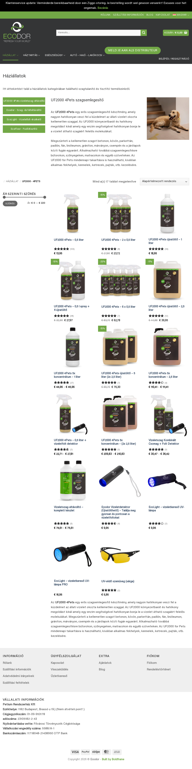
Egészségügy (54, 55)
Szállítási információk (128, 15)
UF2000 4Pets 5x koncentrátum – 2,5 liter (163, 375)
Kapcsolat (163, 15)
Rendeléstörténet (159, 669)
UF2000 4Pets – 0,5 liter (69, 240)
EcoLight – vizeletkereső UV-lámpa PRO (72, 583)
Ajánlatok (105, 663)
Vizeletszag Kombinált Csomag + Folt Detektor (164, 442)
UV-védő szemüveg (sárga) (117, 581)
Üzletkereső (59, 676)
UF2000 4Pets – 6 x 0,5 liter (118, 307)
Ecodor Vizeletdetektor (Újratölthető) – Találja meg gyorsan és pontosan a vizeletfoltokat (118, 512)
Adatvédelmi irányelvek (18, 676)
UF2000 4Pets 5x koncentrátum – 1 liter (67, 375)
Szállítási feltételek (16, 682)
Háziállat (9, 55)
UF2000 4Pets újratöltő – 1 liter (165, 241)
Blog (149, 15)
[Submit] (144, 33)
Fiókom (152, 663)
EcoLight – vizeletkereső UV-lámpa (166, 509)
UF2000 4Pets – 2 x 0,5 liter (118, 240)
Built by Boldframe (113, 759)
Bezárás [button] (103, 8)
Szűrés (10, 204)
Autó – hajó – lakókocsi (86, 55)
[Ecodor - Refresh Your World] (27, 33)
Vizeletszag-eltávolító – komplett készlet (68, 509)
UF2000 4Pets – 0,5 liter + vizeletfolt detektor (70, 442)
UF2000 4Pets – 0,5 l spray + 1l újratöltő (71, 308)
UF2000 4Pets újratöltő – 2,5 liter (166, 308)
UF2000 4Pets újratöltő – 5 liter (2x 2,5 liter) (118, 375)
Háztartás (30, 55)
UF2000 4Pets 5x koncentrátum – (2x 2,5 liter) (118, 442)
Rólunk (106, 15)
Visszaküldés (59, 669)
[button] (176, 33)
